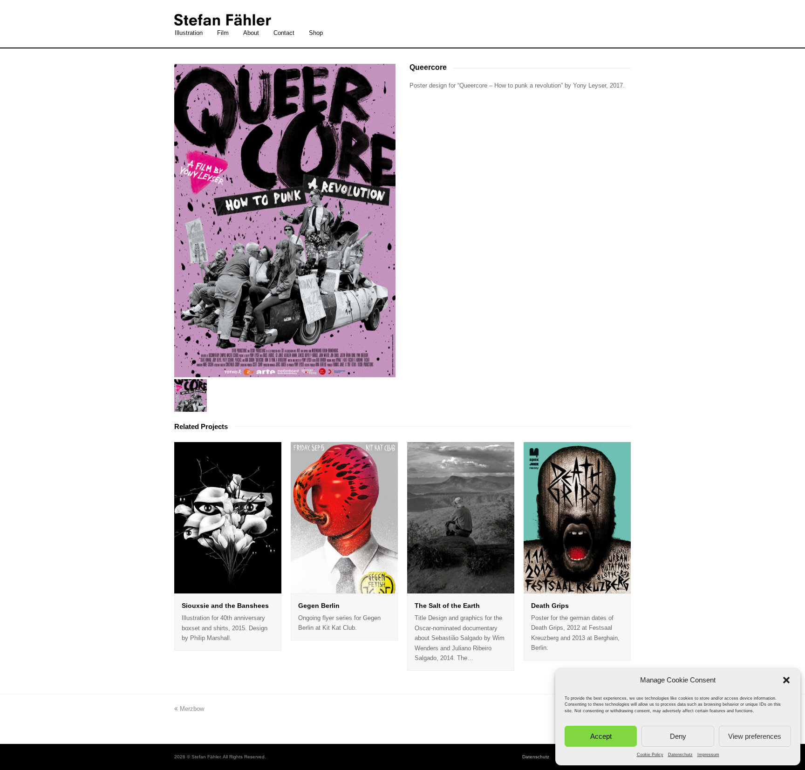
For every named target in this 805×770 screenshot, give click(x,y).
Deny (678, 736)
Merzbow (191, 708)
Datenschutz (680, 754)
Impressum (708, 754)
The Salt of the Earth (447, 605)
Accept (601, 736)
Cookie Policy (650, 754)
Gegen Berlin (319, 605)
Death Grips (550, 605)
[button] (786, 680)
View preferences (754, 736)
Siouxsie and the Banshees (225, 605)
